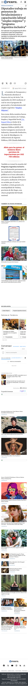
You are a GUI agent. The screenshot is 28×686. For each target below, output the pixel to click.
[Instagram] (16, 666)
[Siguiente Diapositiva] (25, 328)
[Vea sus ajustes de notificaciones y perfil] (25, 2)
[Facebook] (4, 666)
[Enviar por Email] (14, 83)
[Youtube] (12, 666)
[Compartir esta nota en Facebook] (2, 83)
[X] (8, 666)
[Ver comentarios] (25, 6)
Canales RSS (4, 670)
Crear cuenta (23, 346)
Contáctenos (18, 670)
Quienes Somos (11, 670)
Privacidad (24, 670)
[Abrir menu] (2, 2)
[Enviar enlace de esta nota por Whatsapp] (10, 83)
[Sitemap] (24, 665)
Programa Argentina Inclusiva (19, 310)
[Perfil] (14, 662)
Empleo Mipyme (6, 310)
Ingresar (21, 2)
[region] (14, 367)
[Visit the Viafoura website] (23, 388)
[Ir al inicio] (10, 2)
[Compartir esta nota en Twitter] (6, 83)
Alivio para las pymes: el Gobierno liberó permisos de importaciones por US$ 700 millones (14, 152)
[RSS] (20, 666)
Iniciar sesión (16, 346)
